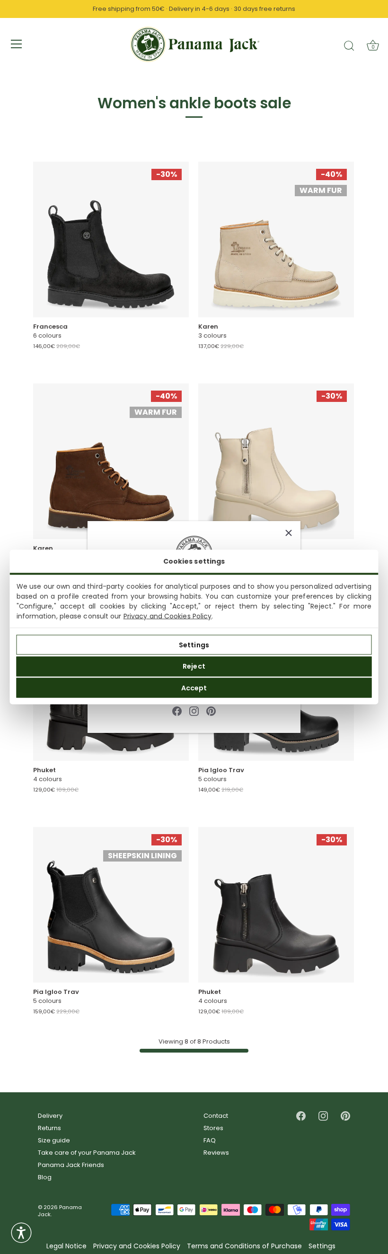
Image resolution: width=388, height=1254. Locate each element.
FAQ (209, 1140)
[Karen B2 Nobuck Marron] (111, 461)
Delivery (50, 1115)
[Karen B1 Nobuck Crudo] (276, 239)
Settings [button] (322, 1246)
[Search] (349, 45)
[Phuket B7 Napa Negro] (276, 905)
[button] (21, 1233)
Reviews (216, 1152)
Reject (194, 666)
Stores (213, 1127)
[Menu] (16, 44)
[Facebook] (177, 710)
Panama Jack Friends (71, 1164)
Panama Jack (60, 1210)
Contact (215, 1115)
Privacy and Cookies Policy (167, 616)
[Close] (288, 532)
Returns (49, 1127)
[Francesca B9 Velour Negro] (111, 239)
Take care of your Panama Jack (87, 1152)
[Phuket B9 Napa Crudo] (276, 461)
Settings (194, 644)
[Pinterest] (211, 710)
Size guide (54, 1140)
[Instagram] (194, 710)
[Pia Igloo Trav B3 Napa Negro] (111, 905)
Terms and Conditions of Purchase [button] (244, 1246)
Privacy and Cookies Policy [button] (136, 1246)
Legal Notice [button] (66, 1246)
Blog (45, 1177)
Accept (194, 687)
